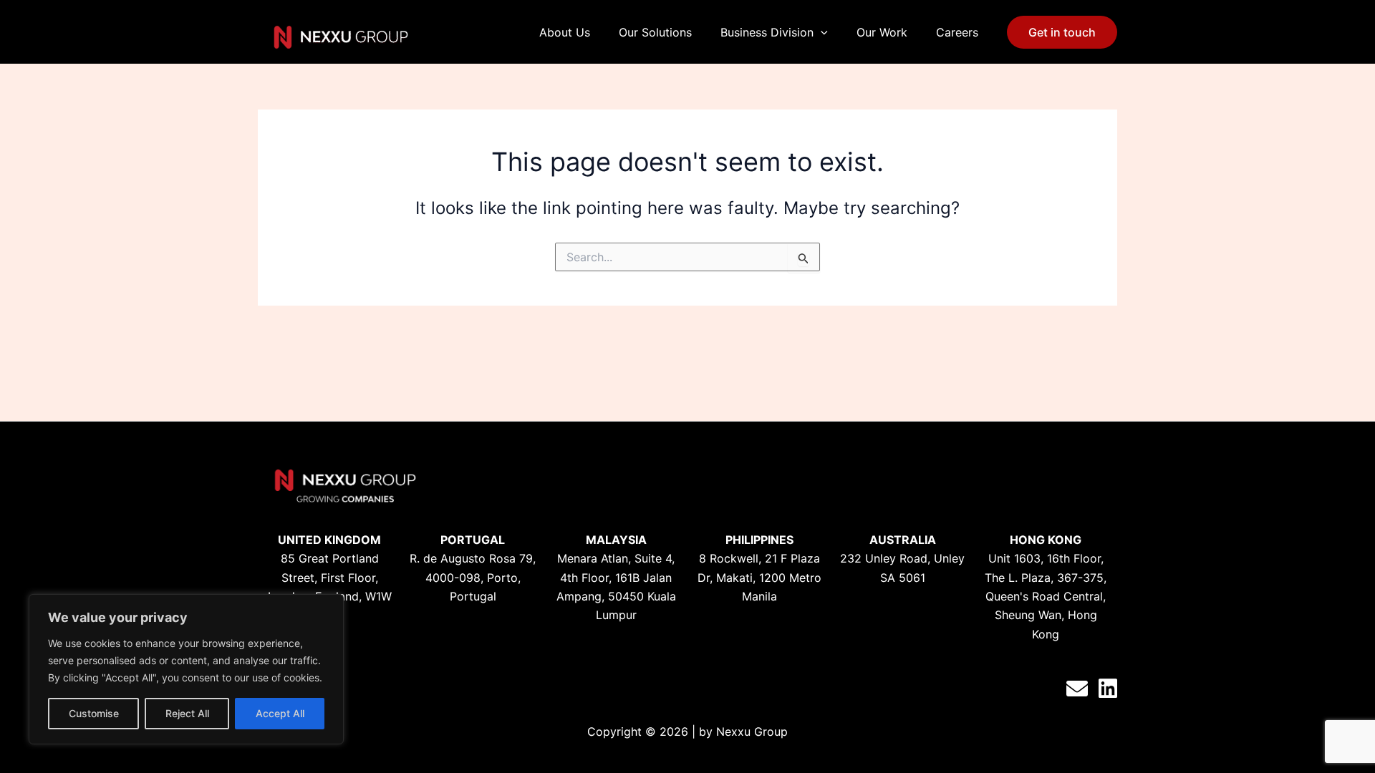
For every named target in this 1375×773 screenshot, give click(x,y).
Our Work (882, 32)
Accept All (280, 713)
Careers (957, 32)
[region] (186, 669)
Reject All (187, 713)
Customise (94, 713)
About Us (564, 32)
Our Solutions (655, 32)
